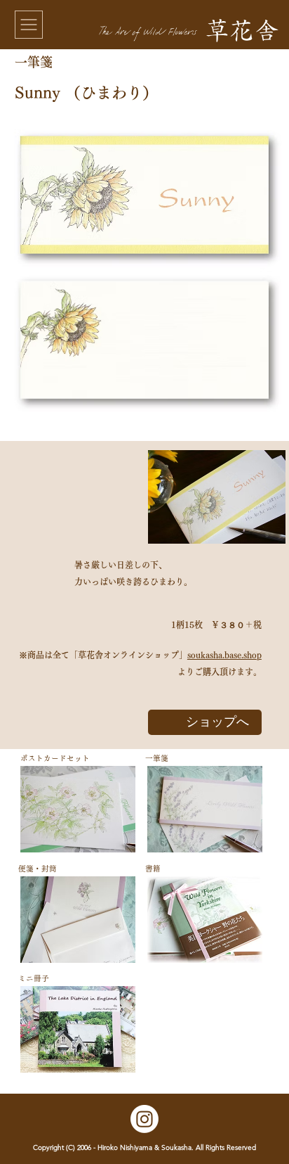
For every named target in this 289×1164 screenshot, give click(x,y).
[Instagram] (144, 1119)
